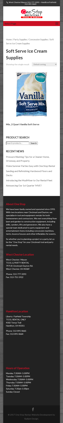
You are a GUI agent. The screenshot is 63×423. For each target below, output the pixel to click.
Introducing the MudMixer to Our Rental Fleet (29, 180)
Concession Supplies (38, 39)
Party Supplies (20, 39)
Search (34, 143)
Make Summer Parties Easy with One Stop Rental (30, 165)
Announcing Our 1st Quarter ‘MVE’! (24, 185)
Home (9, 39)
